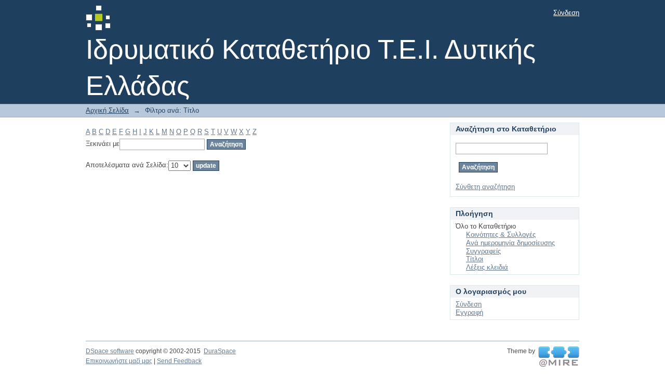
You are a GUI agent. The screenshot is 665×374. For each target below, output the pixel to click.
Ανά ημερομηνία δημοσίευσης (510, 243)
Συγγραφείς (483, 251)
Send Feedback (179, 361)
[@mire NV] (558, 356)
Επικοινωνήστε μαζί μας (119, 361)
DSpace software (110, 351)
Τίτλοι (474, 259)
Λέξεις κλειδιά (487, 267)
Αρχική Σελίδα (107, 110)
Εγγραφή (469, 312)
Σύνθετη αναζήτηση (485, 187)
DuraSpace (220, 351)
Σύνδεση (566, 13)
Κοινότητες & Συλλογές (501, 234)
